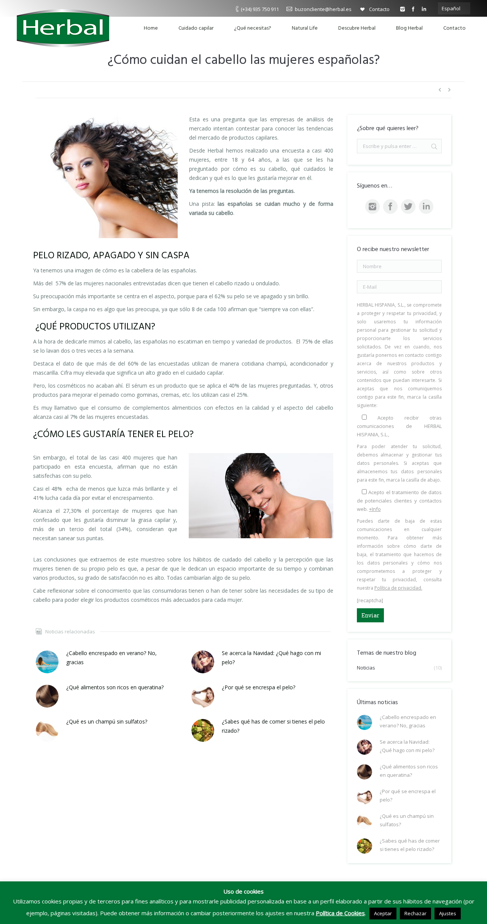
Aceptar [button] (383, 913)
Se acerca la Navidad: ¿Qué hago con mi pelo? (271, 657)
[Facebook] (413, 9)
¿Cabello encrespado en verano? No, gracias (111, 657)
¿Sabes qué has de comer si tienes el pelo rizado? (273, 726)
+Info (375, 509)
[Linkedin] (423, 9)
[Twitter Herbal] (408, 206)
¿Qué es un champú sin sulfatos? (106, 721)
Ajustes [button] (447, 913)
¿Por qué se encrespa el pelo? (258, 687)
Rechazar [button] (415, 913)
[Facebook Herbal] (390, 206)
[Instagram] (402, 9)
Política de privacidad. (398, 588)
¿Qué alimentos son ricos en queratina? (115, 687)
